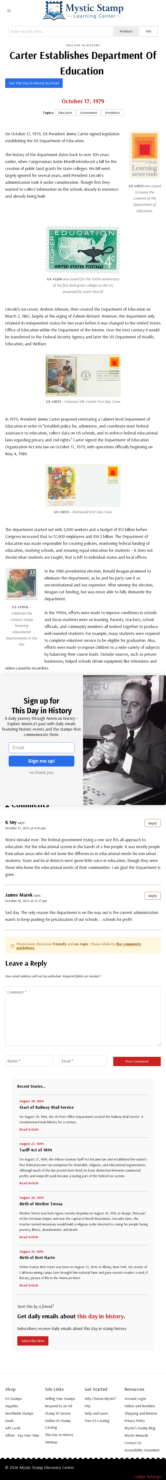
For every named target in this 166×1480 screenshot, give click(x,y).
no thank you (41, 772)
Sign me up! (41, 761)
